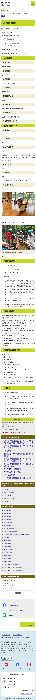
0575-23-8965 (10, 426)
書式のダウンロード (10, 498)
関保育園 (6, 537)
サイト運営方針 (17, 635)
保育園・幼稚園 (22, 13)
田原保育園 (7, 513)
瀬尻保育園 (7, 558)
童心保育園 (7, 561)
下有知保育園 (8, 549)
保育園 (3, 16)
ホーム (3, 13)
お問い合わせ (26, 637)
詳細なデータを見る (26, 693)
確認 (18, 593)
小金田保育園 (8, 552)
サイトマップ (6, 635)
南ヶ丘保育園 (8, 522)
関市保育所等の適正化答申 (12, 469)
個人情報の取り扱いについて (10, 637)
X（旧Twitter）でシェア (15, 610)
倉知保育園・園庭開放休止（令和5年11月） (18, 478)
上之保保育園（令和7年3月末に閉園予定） (18, 534)
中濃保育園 (7, 546)
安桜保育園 (7, 540)
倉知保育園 (7, 555)
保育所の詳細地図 (16, 53)
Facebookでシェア (14, 605)
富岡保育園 (7, 510)
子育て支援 (7, 495)
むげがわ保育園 (9, 528)
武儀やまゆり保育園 (10, 531)
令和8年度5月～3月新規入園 (13, 570)
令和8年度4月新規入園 (11, 564)
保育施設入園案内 (7, 506)
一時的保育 (7, 451)
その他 (6, 501)
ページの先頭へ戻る (27, 625)
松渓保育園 (7, 543)
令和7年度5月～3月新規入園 (13, 567)
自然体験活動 (14, 222)
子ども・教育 (11, 13)
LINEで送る (11, 615)
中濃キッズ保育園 (9, 475)
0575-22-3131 (10, 646)
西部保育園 (7, 519)
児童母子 (6, 489)
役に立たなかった (10, 588)
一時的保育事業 (15, 180)
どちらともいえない (10, 585)
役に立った (8, 583)
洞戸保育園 (7, 525)
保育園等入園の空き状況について (15, 472)
